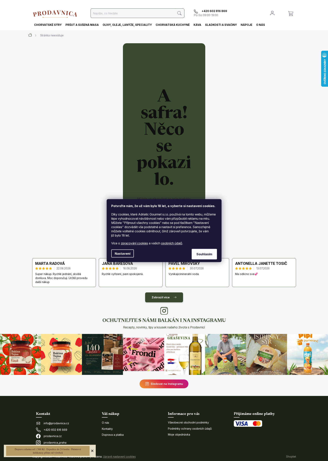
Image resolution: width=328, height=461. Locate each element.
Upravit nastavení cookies (119, 456)
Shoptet (291, 456)
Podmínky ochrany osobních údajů (190, 428)
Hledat (179, 13)
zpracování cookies (134, 243)
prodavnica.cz (53, 436)
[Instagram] (164, 310)
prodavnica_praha (55, 442)
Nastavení (122, 253)
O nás (105, 422)
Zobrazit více (161, 297)
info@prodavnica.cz (56, 423)
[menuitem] (48, 25)
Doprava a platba (113, 434)
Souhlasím (204, 254)
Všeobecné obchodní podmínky (188, 422)
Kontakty (107, 428)
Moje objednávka (179, 434)
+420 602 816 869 (55, 429)
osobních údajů (171, 243)
